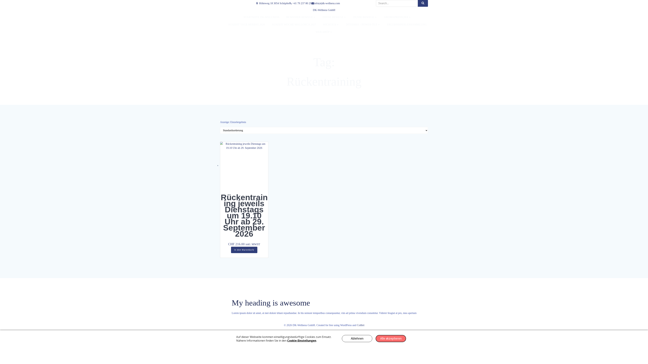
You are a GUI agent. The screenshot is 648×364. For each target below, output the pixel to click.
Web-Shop (323, 32)
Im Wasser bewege (299, 17)
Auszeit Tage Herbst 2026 (246, 24)
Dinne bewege (333, 17)
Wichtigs (329, 24)
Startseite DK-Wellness (261, 17)
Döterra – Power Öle (361, 24)
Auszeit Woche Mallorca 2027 (294, 24)
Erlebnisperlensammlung (407, 24)
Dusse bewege (363, 17)
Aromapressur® (396, 17)
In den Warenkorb (244, 249)
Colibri (360, 325)
